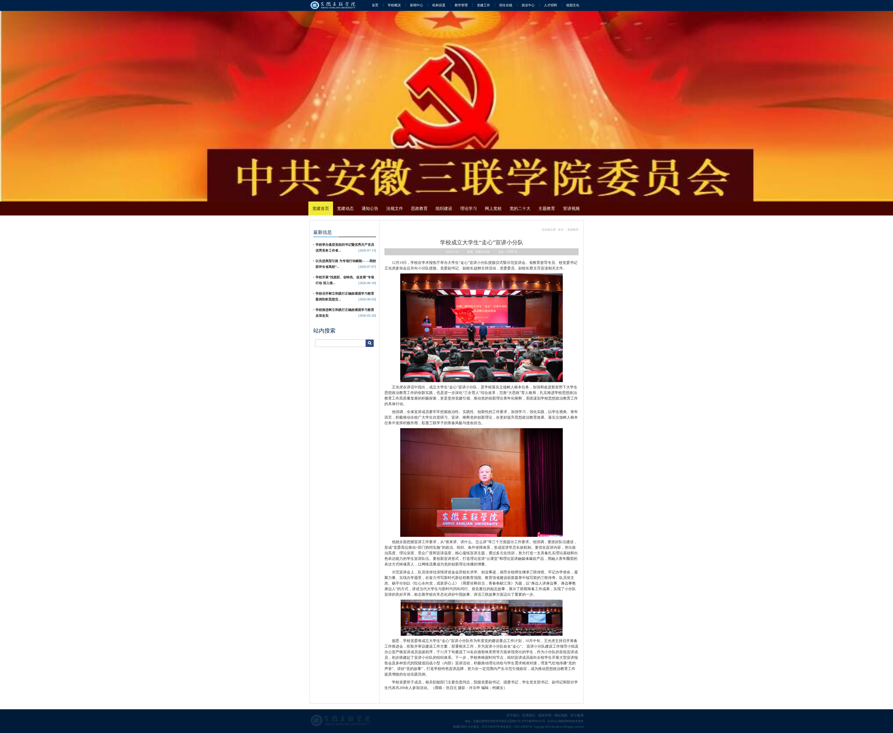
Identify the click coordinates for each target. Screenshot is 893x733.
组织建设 (444, 208)
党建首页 (320, 208)
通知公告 (370, 208)
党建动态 (345, 208)
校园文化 (572, 5)
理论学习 (468, 208)
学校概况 (394, 5)
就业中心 (528, 5)
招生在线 (505, 5)
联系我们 (528, 715)
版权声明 (544, 715)
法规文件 (394, 208)
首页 (375, 5)
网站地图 (560, 715)
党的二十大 (520, 208)
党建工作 (483, 5)
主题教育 (546, 208)
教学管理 (461, 5)
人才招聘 (550, 5)
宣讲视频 (571, 208)
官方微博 (576, 715)
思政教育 (419, 208)
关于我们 (512, 715)
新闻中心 (416, 5)
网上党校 (493, 208)
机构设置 (438, 5)
